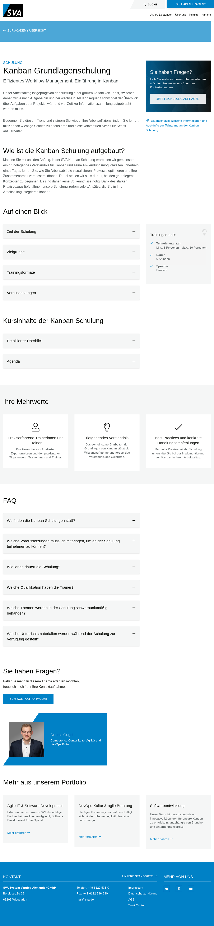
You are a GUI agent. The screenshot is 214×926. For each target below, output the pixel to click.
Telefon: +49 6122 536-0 (93, 887)
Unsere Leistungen (161, 14)
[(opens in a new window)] (179, 889)
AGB (131, 899)
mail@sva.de (85, 899)
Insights (194, 14)
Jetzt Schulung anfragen (178, 98)
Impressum (135, 887)
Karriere (206, 14)
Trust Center (136, 905)
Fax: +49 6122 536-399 (92, 893)
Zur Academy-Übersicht (26, 30)
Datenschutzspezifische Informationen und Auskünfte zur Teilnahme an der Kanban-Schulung (176, 125)
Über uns (180, 14)
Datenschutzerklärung (142, 893)
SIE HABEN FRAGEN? (191, 4)
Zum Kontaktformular (28, 698)
